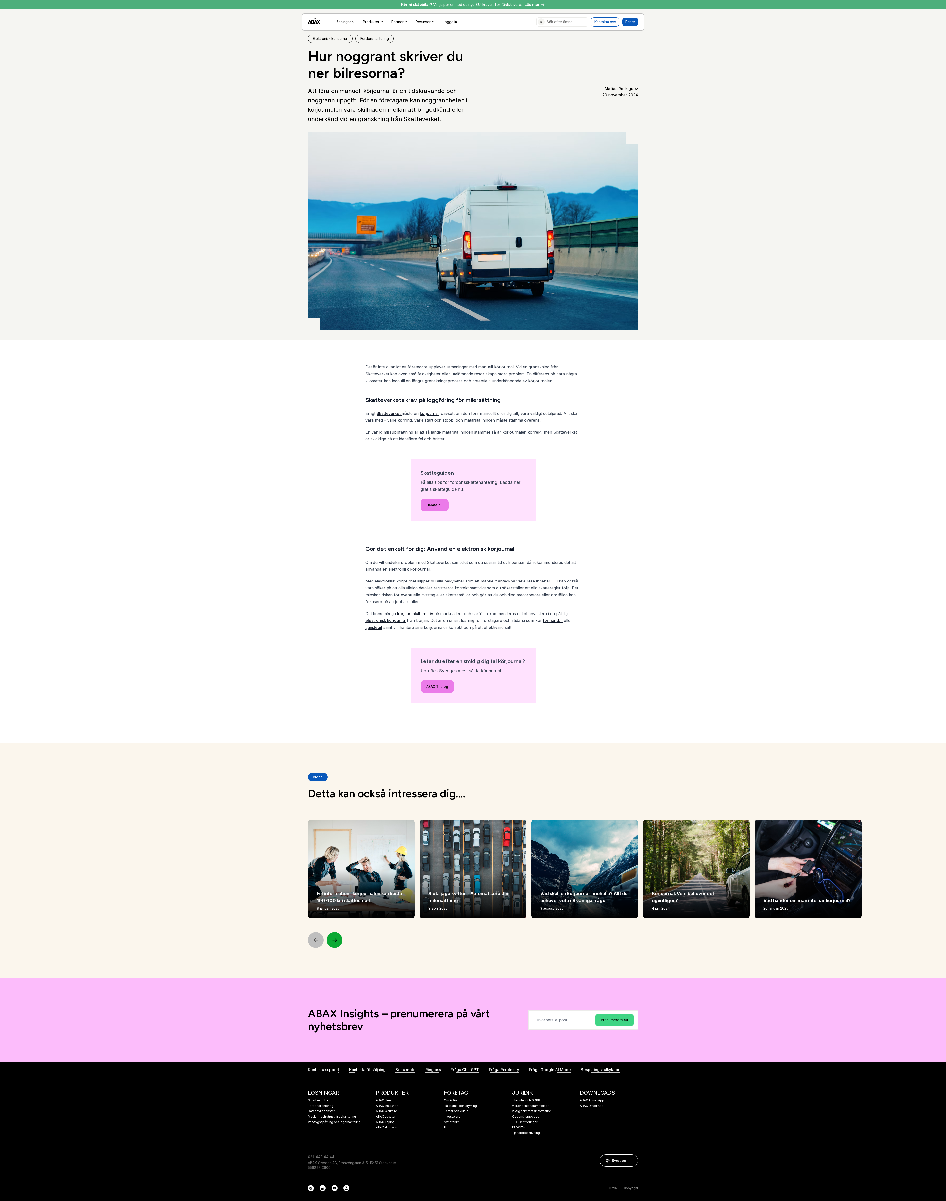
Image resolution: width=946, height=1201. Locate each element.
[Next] (334, 940)
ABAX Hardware (387, 1127)
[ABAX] (314, 21)
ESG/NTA (518, 1127)
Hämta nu (434, 505)
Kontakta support (323, 1069)
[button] (632, 1161)
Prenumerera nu (614, 1020)
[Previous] (316, 940)
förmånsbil (553, 620)
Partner (397, 22)
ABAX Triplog (437, 686)
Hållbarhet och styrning (460, 1106)
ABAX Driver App (592, 1106)
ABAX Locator (385, 1116)
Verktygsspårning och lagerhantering (334, 1122)
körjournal (429, 413)
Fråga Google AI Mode (550, 1069)
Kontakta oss (605, 21)
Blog (447, 1127)
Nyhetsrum (452, 1122)
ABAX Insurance (387, 1106)
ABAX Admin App (592, 1100)
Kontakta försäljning (367, 1069)
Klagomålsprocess (525, 1116)
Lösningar (342, 22)
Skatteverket (389, 413)
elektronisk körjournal (385, 620)
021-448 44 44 (321, 1157)
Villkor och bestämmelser (530, 1106)
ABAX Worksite (386, 1111)
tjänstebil (373, 627)
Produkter (371, 22)
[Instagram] (346, 1188)
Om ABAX (451, 1100)
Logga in (449, 22)
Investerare (452, 1116)
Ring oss (433, 1069)
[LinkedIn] (323, 1188)
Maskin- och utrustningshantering (332, 1116)
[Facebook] (311, 1188)
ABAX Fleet (384, 1100)
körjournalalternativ (415, 613)
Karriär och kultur (456, 1111)
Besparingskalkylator (600, 1069)
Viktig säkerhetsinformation (532, 1111)
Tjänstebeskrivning (526, 1133)
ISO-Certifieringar (524, 1122)
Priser (630, 21)
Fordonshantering (320, 1106)
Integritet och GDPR (526, 1100)
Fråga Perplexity (504, 1069)
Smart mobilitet (319, 1100)
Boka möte (405, 1069)
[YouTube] (335, 1188)
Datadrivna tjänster (321, 1111)
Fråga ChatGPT (465, 1069)
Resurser (423, 22)
